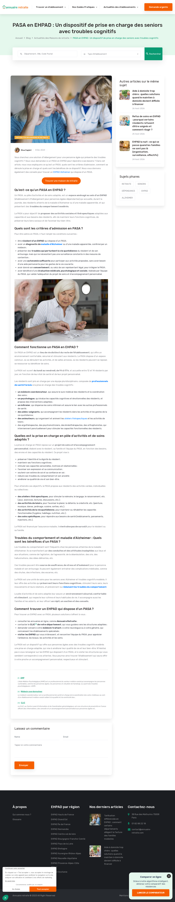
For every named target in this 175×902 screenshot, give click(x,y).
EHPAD (144, 191)
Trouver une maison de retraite (61, 180)
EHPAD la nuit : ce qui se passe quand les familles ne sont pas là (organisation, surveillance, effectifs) (146, 148)
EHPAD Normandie (60, 829)
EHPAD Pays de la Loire (62, 844)
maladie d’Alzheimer (52, 244)
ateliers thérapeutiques (75, 418)
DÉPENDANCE (128, 191)
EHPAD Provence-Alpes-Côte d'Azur (65, 865)
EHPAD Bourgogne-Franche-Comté (68, 839)
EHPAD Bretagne (59, 848)
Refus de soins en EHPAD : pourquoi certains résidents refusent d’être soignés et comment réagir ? (146, 123)
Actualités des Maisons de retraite (51, 38)
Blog (28, 38)
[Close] (169, 876)
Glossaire (17, 819)
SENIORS (142, 184)
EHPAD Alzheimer (61, 172)
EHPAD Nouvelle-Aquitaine (64, 858)
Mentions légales (127, 895)
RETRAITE (126, 184)
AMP (22, 678)
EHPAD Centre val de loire (63, 834)
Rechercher (155, 54)
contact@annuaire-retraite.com (141, 831)
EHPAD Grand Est (59, 819)
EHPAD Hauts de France (62, 814)
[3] (36, 624)
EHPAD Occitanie (59, 872)
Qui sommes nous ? (22, 814)
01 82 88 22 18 (139, 823)
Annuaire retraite (21, 895)
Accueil (19, 38)
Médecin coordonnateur (31, 691)
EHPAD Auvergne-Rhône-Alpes (66, 853)
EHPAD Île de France (60, 824)
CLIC (23, 703)
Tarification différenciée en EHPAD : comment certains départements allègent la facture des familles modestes (113, 827)
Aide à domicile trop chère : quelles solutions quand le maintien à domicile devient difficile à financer (146, 98)
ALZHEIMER (127, 198)
